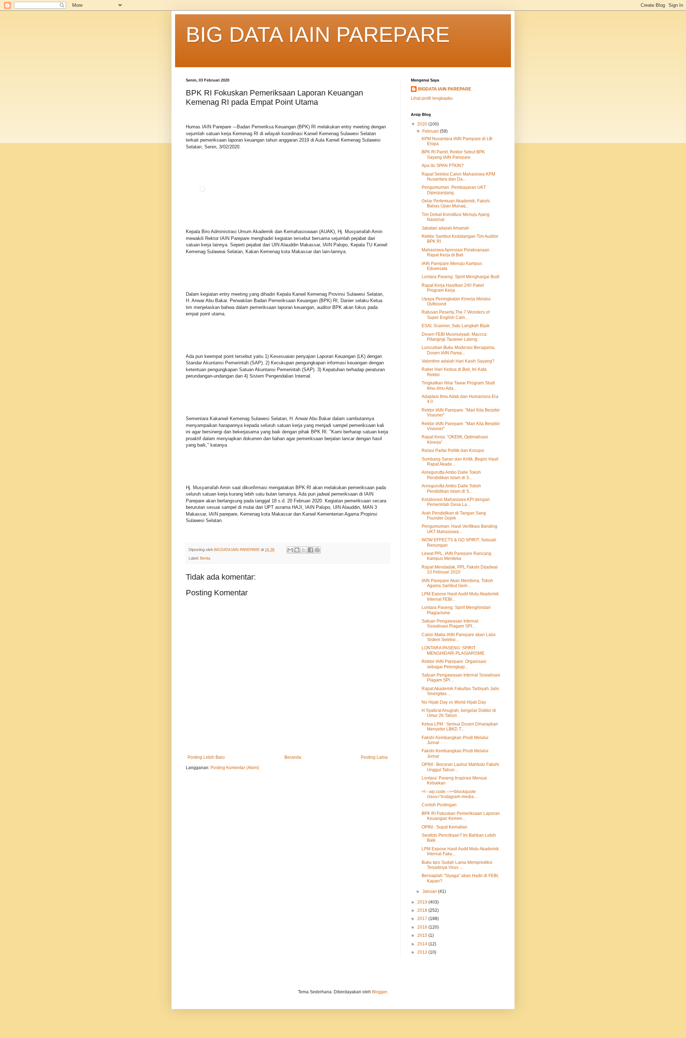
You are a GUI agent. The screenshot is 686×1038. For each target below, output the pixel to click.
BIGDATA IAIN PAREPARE (444, 89)
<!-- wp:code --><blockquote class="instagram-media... (449, 794)
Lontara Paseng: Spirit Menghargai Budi (460, 276)
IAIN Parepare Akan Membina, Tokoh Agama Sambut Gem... (457, 583)
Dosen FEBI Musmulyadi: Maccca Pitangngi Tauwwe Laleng (454, 337)
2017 (422, 918)
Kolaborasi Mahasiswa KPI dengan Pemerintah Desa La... (456, 502)
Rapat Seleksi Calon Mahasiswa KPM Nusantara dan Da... (458, 177)
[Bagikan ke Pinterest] (317, 550)
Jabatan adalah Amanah (445, 228)
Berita (205, 558)
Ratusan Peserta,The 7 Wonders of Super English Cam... (455, 315)
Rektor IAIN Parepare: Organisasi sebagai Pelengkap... (454, 664)
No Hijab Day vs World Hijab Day (454, 702)
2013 (422, 952)
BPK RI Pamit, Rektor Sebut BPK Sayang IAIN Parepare (453, 154)
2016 (422, 927)
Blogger (379, 991)
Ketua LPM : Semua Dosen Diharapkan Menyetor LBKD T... (460, 727)
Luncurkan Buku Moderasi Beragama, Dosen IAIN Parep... (458, 350)
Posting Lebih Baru (206, 757)
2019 (422, 902)
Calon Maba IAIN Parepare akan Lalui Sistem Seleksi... (459, 637)
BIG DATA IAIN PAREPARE (318, 34)
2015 (422, 935)
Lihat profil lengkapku (432, 98)
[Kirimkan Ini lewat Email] (290, 550)
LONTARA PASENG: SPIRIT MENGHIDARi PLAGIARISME (453, 650)
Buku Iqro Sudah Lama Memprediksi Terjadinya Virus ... (457, 865)
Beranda (292, 757)
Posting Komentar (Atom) (234, 767)
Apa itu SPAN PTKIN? (443, 165)
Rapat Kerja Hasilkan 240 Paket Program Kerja (453, 288)
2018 (422, 910)
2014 (422, 943)
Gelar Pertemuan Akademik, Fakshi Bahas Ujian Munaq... (456, 203)
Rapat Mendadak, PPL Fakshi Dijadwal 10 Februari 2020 (460, 570)
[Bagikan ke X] (303, 550)
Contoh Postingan (439, 804)
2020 (422, 124)
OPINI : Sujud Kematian (444, 827)
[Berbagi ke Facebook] (310, 550)
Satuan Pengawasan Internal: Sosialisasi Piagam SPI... (450, 624)
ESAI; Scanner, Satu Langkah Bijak (455, 325)
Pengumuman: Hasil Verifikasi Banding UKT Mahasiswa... (459, 529)
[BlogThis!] (296, 550)
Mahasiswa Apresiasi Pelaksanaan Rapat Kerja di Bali (455, 252)
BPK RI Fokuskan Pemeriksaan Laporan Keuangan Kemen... (461, 816)
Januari (430, 891)
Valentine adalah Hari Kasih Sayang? (458, 361)
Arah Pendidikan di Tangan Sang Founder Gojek (454, 516)
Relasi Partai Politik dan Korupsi (453, 450)
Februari (431, 131)
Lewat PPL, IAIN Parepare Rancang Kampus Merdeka (456, 556)
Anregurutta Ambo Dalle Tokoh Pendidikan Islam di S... (451, 475)
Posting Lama (374, 757)
